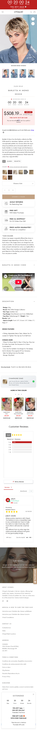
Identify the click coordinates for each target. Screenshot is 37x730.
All (4, 161)
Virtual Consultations (8, 617)
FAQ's (4, 631)
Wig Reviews (6, 670)
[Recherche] (31, 12)
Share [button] (9, 537)
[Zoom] (33, 19)
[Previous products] (15, 394)
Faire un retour (6, 667)
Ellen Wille (18, 86)
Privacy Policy (6, 676)
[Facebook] (3, 601)
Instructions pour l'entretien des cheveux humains (16, 614)
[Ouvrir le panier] (34, 12)
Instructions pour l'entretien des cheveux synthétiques (17, 611)
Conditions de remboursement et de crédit (14, 664)
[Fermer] (33, 694)
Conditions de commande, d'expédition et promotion (17, 661)
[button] (27, 537)
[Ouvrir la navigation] (3, 12)
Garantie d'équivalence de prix (11, 673)
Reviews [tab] (7, 487)
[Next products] (21, 394)
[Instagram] (7, 601)
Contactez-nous (6, 628)
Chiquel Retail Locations (9, 634)
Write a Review (19, 482)
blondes (9, 161)
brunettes (17, 161)
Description (8, 301)
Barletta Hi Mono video (14, 265)
